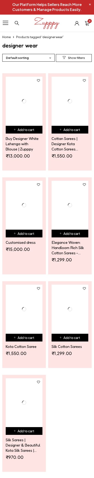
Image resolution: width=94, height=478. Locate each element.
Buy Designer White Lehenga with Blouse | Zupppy (22, 143)
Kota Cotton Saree (21, 346)
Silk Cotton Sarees (67, 346)
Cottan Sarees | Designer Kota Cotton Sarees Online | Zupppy (65, 144)
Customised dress (21, 242)
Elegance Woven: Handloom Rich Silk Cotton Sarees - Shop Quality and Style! (68, 247)
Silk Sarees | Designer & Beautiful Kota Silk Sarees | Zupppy (23, 445)
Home (6, 37)
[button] (24, 130)
